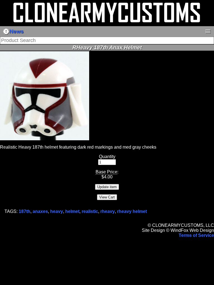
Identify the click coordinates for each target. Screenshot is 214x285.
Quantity (107, 156)
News (13, 31)
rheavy (107, 211)
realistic (90, 211)
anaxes (40, 211)
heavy (56, 211)
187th (24, 211)
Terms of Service (196, 235)
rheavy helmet (132, 211)
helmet (72, 211)
